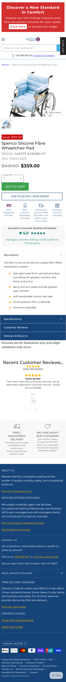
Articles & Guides (35, 662)
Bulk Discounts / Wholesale (30, 669)
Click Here (17, 26)
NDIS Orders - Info (43, 659)
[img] (33, 366)
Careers (34, 672)
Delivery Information (12, 662)
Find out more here (14, 606)
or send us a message (43, 55)
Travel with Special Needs (17, 620)
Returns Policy (9, 666)
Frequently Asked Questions (16, 659)
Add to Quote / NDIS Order (30, 196)
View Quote (63, 46)
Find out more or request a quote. (23, 523)
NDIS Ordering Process (16, 529)
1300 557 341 (22, 556)
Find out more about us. (17, 491)
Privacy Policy (50, 666)
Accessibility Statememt (14, 672)
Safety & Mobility (30, 154)
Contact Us (7, 669)
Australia (13, 643)
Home (5, 64)
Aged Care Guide (12, 626)
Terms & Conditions (29, 666)
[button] (31, 409)
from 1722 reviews (33, 368)
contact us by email (45, 556)
